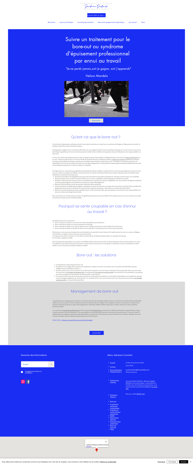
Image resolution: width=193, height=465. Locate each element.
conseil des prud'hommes (71, 310)
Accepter (183, 462)
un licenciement (96, 310)
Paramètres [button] (161, 462)
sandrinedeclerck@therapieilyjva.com (137, 370)
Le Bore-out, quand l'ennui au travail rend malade (76, 320)
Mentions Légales (149, 381)
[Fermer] (190, 461)
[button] (66, 22)
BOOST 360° (141, 394)
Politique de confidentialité (108, 462)
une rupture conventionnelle (104, 272)
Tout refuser (172, 462)
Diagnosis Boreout (131, 157)
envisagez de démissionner (75, 272)
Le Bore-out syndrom (118, 159)
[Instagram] (23, 382)
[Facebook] (28, 382)
